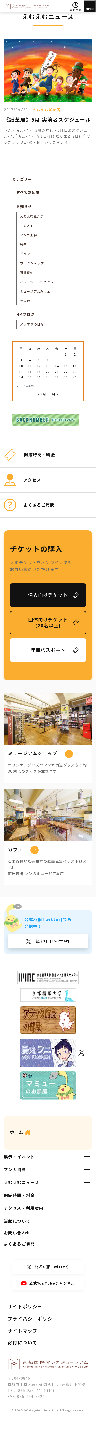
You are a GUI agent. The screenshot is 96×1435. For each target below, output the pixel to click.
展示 (23, 244)
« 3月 (42, 394)
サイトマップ (22, 1330)
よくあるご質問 (19, 1244)
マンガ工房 (28, 235)
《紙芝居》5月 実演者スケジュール (47, 119)
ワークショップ (32, 263)
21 (57, 371)
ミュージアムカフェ (35, 291)
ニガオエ (27, 225)
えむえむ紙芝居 (46, 109)
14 (57, 366)
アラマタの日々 (32, 324)
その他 (25, 300)
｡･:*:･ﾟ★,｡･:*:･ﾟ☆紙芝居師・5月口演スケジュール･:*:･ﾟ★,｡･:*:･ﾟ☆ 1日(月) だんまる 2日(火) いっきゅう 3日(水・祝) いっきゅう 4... (47, 136)
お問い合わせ (17, 1233)
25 (30, 377)
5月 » (54, 394)
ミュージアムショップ (37, 281)
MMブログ (25, 314)
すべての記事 (27, 192)
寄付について (22, 1342)
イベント (27, 253)
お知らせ (24, 206)
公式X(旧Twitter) (52, 940)
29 (66, 377)
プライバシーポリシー (32, 1318)
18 (30, 371)
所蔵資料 (27, 272)
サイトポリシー (25, 1306)
